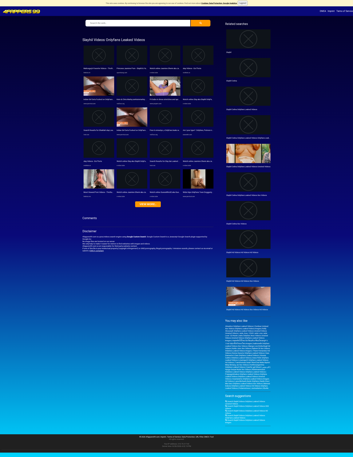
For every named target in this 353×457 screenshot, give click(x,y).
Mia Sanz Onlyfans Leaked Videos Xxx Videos (243, 383)
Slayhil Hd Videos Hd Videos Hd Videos (242, 252)
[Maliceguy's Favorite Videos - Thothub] (99, 64)
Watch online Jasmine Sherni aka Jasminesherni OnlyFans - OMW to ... (178, 68)
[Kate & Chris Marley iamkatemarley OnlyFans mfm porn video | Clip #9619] (132, 95)
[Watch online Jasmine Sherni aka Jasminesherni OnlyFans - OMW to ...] (165, 64)
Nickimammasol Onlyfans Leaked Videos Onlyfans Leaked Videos (245, 370)
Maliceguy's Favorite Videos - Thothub (99, 68)
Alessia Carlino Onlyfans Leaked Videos (245, 356)
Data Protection (188, 437)
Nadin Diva (264, 381)
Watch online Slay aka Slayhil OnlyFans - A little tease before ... (142, 161)
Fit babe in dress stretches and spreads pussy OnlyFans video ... (176, 99)
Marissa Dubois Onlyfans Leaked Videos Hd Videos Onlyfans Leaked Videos (247, 385)
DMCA (323, 11)
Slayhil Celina (231, 81)
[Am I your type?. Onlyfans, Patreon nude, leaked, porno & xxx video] (198, 126)
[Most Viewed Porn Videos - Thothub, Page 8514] (99, 188)
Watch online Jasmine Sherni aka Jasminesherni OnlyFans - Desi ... (143, 192)
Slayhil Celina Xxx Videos (236, 224)
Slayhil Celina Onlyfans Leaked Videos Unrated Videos (248, 166)
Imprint (331, 11)
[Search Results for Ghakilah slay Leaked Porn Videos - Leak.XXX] (99, 126)
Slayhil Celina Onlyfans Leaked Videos (241, 109)
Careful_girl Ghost (253, 367)
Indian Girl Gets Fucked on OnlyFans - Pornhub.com (104, 99)
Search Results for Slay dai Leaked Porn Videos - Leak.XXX (174, 161)
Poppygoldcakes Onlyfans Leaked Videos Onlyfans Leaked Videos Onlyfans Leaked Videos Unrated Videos (246, 376)
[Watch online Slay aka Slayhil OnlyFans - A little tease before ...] (132, 157)
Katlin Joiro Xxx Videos (241, 348)
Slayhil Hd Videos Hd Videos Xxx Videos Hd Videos (247, 309)
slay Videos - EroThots (93, 161)
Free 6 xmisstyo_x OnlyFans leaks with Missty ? (169, 130)
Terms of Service (344, 11)
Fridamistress (244, 388)
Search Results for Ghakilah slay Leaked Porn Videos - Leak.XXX (110, 130)
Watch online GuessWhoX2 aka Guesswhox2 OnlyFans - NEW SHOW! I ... (179, 192)
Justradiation (256, 388)
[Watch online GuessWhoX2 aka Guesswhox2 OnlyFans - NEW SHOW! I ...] (165, 188)
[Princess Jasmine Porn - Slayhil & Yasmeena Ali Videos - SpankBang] (132, 64)
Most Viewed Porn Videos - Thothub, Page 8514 (103, 192)
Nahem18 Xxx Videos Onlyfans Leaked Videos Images (247, 349)
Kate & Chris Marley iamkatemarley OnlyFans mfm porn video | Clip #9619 (146, 99)
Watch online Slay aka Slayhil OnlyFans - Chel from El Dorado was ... (210, 99)
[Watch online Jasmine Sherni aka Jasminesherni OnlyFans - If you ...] (198, 157)
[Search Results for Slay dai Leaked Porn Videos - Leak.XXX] (165, 157)
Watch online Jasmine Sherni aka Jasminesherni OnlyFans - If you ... (210, 161)
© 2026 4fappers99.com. (150, 437)
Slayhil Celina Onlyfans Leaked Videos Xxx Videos (246, 195)
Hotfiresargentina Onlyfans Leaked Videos (244, 366)
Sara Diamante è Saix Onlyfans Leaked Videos (247, 354)
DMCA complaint (97, 251)
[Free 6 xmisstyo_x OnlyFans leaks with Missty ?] (165, 126)
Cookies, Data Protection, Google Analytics (219, 3)
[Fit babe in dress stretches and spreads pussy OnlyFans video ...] (165, 95)
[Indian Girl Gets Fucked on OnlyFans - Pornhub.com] (99, 95)
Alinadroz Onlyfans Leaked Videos (239, 326)
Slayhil (228, 52)
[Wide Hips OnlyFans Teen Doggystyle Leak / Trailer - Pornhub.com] (198, 188)
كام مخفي (266, 367)
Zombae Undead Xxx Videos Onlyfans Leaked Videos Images (246, 327)
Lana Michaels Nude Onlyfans (247, 381)
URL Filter (199, 437)
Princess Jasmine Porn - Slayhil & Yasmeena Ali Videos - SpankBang (144, 68)
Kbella (265, 388)
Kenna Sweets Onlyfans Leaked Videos (248, 353)
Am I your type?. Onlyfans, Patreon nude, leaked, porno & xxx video (210, 130)
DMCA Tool (209, 437)
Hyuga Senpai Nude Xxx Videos (238, 369)
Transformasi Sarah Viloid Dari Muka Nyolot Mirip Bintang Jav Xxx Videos (247, 363)
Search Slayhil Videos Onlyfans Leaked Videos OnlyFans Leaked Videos (245, 416)
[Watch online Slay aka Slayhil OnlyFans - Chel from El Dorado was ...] (198, 95)
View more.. (148, 204)
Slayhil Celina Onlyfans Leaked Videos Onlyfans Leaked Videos (251, 138)
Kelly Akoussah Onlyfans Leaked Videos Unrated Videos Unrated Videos (246, 330)
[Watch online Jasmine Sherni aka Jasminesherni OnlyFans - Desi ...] (132, 188)
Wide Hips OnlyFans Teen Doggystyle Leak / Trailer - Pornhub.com (210, 192)
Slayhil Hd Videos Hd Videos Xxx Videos (242, 281)
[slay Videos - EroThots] (99, 157)
